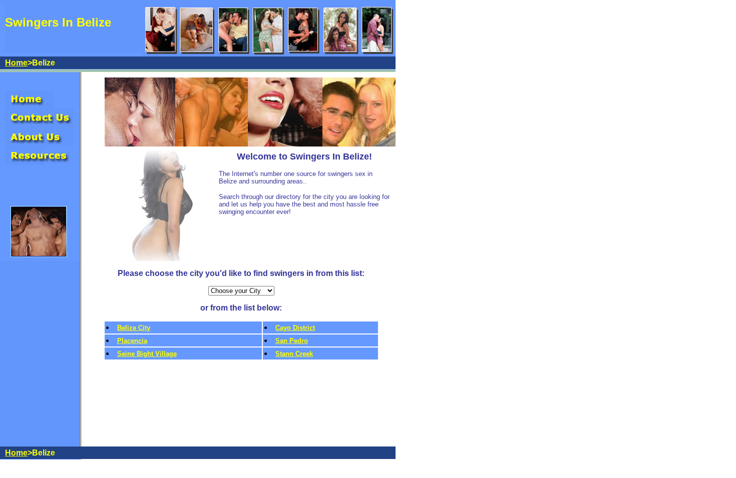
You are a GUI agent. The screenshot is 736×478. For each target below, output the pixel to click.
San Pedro (291, 340)
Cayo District (295, 328)
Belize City (133, 328)
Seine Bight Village (147, 354)
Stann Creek (294, 354)
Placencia (132, 340)
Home (16, 62)
